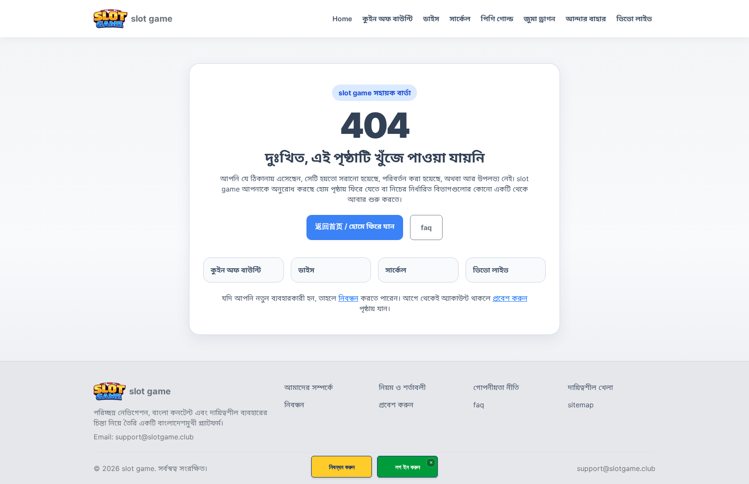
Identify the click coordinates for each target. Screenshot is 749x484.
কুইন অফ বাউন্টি (387, 18)
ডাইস (431, 18)
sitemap (581, 404)
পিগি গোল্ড (497, 18)
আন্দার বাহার (586, 18)
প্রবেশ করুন (510, 298)
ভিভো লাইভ (634, 18)
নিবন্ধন (348, 298)
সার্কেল (459, 18)
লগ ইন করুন (407, 467)
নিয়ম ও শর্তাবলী (402, 387)
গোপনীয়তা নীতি (496, 387)
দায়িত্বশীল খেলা (590, 387)
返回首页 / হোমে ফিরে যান (354, 226)
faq (426, 227)
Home (342, 18)
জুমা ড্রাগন (539, 18)
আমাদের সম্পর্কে (308, 387)
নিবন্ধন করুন (342, 467)
